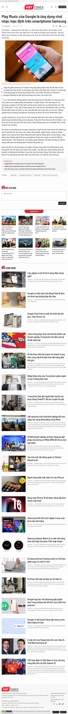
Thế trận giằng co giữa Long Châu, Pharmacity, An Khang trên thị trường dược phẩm (9, 231)
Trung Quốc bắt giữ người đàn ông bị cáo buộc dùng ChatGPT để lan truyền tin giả (45, 398)
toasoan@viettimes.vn (60, 693)
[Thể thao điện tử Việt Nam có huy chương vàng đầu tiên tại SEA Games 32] (14, 667)
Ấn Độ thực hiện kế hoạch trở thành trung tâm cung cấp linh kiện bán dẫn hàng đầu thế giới (46, 357)
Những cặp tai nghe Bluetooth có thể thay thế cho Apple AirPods (25, 166)
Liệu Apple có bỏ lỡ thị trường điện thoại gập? (45, 274)
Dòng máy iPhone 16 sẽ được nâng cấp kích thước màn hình (46, 499)
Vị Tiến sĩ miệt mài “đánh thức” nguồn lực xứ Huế (59, 229)
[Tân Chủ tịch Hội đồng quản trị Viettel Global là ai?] (14, 464)
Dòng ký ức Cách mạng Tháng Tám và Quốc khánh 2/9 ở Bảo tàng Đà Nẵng (42, 252)
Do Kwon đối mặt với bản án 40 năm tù (44, 579)
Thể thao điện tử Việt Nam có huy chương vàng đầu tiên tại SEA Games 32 (46, 662)
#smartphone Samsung (25, 175)
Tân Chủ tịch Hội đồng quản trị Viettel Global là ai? (44, 459)
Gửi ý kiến (62, 203)
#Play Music (14, 175)
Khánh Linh (7, 26)
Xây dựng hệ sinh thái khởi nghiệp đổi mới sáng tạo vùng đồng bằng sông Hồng (46, 418)
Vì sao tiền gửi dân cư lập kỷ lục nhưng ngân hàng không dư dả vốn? (42, 230)
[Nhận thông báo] (52, 7)
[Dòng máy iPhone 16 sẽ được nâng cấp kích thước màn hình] (14, 504)
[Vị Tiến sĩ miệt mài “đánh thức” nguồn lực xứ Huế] (59, 220)
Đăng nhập (62, 7)
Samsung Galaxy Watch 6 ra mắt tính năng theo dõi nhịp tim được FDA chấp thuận (46, 540)
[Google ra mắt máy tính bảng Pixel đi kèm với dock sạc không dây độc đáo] (14, 300)
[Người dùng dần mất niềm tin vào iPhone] (14, 484)
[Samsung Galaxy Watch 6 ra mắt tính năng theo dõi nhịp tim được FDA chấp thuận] (14, 545)
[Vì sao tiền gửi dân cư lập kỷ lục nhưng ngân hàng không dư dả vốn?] (42, 220)
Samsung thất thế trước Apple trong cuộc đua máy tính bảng (46, 519)
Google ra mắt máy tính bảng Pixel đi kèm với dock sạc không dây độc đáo (45, 295)
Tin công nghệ (9, 268)
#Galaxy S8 (37, 175)
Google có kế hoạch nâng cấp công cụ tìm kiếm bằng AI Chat (46, 621)
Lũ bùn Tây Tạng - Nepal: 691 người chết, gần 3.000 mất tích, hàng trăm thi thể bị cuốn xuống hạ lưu (25, 231)
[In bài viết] (56, 26)
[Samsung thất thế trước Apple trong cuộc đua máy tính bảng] (14, 525)
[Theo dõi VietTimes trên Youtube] (60, 704)
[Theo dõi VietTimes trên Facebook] (54, 704)
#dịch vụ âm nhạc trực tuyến (50, 175)
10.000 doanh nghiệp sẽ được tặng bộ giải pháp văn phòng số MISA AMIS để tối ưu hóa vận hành (46, 439)
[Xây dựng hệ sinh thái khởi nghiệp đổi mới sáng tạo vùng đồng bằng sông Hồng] (14, 423)
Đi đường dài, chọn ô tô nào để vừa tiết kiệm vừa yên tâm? (58, 251)
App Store (56, 712)
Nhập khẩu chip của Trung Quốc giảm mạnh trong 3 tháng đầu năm (46, 377)
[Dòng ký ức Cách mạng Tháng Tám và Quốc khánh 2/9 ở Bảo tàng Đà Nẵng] (42, 243)
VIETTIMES (34, 7)
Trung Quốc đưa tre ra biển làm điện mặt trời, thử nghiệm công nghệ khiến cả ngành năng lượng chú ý (26, 253)
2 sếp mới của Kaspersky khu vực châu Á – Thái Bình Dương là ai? (46, 641)
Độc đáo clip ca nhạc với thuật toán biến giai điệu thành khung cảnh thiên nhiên (30, 169)
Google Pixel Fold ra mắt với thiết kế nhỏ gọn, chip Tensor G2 (45, 315)
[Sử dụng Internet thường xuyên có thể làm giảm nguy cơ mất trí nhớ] (14, 565)
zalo (57, 704)
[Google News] (62, 26)
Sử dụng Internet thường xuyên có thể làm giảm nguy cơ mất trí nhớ (46, 560)
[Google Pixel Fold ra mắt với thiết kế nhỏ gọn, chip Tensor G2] (14, 320)
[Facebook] (53, 26)
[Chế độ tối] (56, 7)
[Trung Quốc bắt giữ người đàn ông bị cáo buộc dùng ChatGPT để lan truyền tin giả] (14, 403)
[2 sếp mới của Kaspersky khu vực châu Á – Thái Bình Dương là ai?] (14, 646)
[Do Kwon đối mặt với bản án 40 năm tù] (14, 585)
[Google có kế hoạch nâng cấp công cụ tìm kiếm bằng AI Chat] (14, 626)
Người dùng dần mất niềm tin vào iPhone (45, 477)
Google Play (63, 712)
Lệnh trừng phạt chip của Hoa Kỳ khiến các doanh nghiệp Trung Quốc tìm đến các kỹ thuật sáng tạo (46, 337)
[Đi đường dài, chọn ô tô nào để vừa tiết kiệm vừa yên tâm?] (59, 243)
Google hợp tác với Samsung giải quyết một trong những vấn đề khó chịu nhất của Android (46, 602)
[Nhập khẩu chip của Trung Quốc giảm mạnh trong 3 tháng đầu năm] (14, 382)
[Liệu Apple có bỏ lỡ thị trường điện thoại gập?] (14, 279)
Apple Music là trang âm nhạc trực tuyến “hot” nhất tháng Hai (24, 164)
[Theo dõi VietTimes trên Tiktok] (63, 704)
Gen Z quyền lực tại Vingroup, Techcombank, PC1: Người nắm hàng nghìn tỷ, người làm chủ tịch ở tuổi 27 (8, 254)
